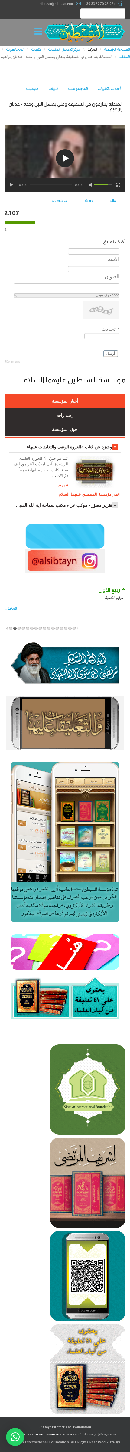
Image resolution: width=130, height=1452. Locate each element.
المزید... (11, 608)
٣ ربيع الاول (111, 590)
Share (89, 200)
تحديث (109, 329)
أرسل (110, 353)
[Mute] (90, 185)
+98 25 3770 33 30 (101, 3)
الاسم (113, 259)
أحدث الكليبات (109, 89)
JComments (12, 361)
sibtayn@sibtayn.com (57, 3)
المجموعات (78, 89)
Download (59, 200)
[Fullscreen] (118, 185)
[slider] (103, 184)
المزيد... (61, 485)
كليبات (53, 89)
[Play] (12, 185)
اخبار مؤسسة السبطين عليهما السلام (90, 494)
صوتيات (32, 89)
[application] (65, 158)
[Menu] (40, 32)
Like (113, 200)
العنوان (112, 277)
